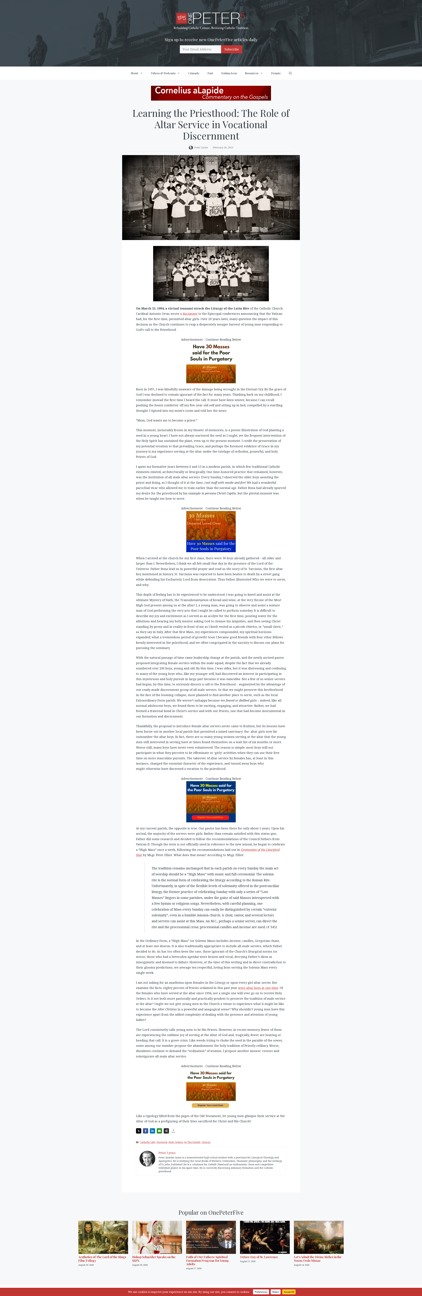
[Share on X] (138, 1131)
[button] (290, 73)
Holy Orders (175, 1142)
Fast (210, 73)
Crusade (193, 73)
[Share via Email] (159, 1131)
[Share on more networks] (166, 1131)
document (190, 314)
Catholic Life (147, 1142)
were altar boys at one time (258, 988)
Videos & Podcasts (163, 73)
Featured (161, 1142)
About (134, 73)
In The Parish (192, 1142)
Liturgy (206, 1142)
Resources (251, 73)
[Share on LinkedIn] (152, 1131)
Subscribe (232, 49)
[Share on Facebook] (145, 1131)
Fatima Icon (229, 73)
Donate (276, 73)
